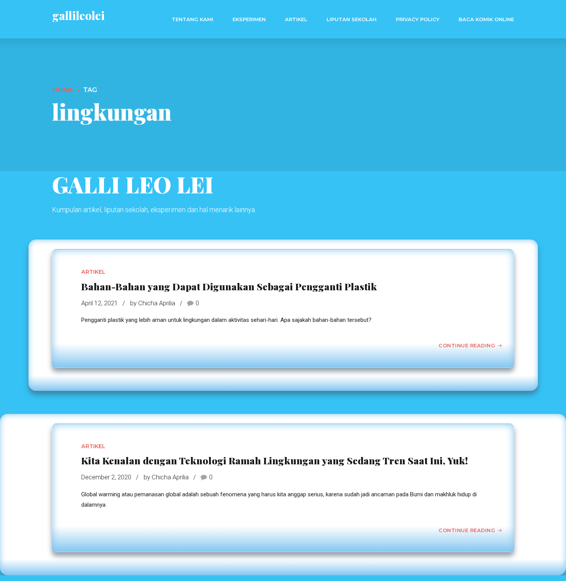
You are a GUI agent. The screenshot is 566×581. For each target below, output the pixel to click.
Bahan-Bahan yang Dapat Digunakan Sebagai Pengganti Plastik (229, 286)
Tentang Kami (192, 19)
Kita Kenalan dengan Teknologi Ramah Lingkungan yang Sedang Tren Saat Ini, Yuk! (274, 460)
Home (63, 90)
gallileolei (78, 15)
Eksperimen (249, 19)
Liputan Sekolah (352, 19)
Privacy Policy (417, 19)
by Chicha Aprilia (152, 303)
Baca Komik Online (486, 19)
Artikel (296, 19)
